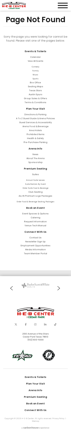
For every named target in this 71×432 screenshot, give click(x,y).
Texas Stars (35, 90)
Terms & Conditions (35, 102)
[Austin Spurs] (49, 355)
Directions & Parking (35, 114)
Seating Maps (35, 86)
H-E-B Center (14, 5)
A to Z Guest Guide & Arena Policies (35, 118)
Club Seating (35, 192)
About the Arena (35, 158)
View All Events (35, 61)
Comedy (35, 67)
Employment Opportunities (35, 245)
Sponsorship (35, 162)
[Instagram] (35, 324)
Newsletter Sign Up (35, 241)
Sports (35, 78)
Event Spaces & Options (35, 213)
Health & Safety (35, 138)
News (35, 154)
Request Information (35, 221)
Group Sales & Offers (35, 98)
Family (35, 71)
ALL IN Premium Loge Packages (35, 195)
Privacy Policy (58, 418)
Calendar (35, 57)
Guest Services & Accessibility (35, 122)
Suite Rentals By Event (35, 184)
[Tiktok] (55, 324)
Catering (35, 217)
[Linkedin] (45, 324)
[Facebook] (26, 324)
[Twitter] (16, 324)
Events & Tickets (35, 51)
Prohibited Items (36, 134)
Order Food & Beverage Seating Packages (35, 201)
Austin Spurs (35, 94)
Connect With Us (35, 232)
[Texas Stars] (22, 355)
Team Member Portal (35, 253)
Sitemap (35, 421)
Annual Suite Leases (35, 180)
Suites (35, 174)
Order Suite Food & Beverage (36, 188)
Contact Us (35, 237)
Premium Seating (35, 168)
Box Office (35, 82)
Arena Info (35, 148)
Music (35, 74)
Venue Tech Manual (35, 225)
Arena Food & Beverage (35, 126)
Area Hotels (35, 130)
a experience (35, 427)
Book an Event (35, 208)
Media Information (35, 249)
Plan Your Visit (35, 108)
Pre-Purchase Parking (35, 142)
